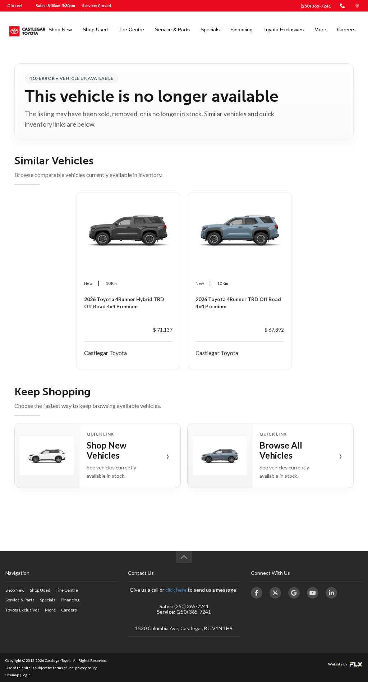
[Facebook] (256, 593)
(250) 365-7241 (315, 6)
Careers (346, 29)
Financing (241, 29)
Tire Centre (131, 29)
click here (176, 590)
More (320, 29)
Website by (338, 664)
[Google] (294, 593)
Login (26, 675)
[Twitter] (275, 593)
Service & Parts (172, 29)
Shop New (60, 29)
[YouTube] (312, 593)
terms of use (63, 667)
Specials (210, 29)
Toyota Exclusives (283, 29)
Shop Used (95, 29)
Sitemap (12, 675)
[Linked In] (331, 593)
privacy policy (85, 667)
